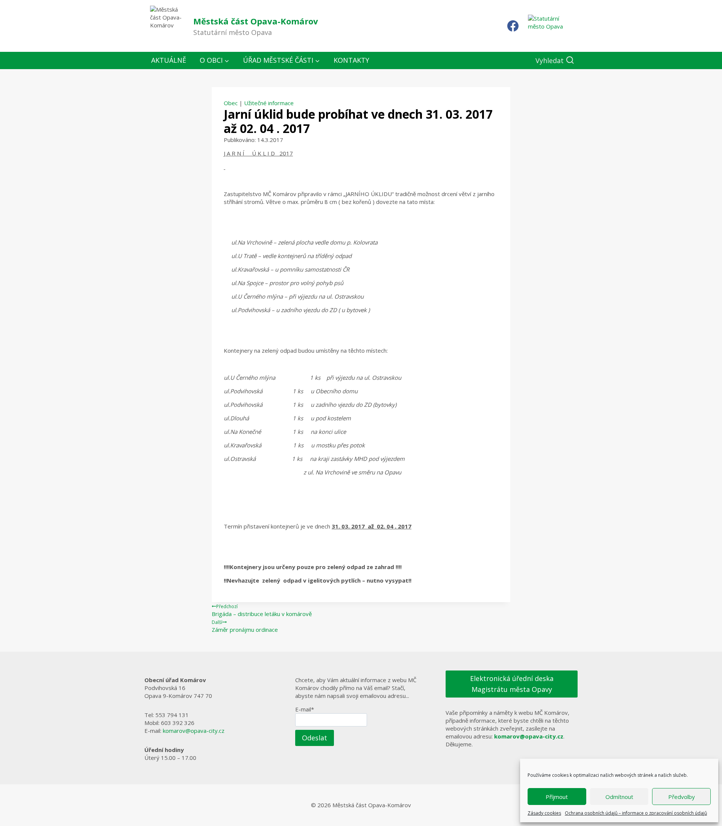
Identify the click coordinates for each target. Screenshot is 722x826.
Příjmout (557, 796)
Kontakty (351, 60)
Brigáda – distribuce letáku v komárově (262, 610)
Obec (231, 103)
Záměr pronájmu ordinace (245, 626)
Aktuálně (168, 60)
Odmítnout (619, 796)
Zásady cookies (544, 813)
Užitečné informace (269, 103)
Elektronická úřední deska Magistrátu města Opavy (512, 684)
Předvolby (681, 796)
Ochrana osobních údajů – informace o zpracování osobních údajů (636, 813)
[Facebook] (513, 26)
